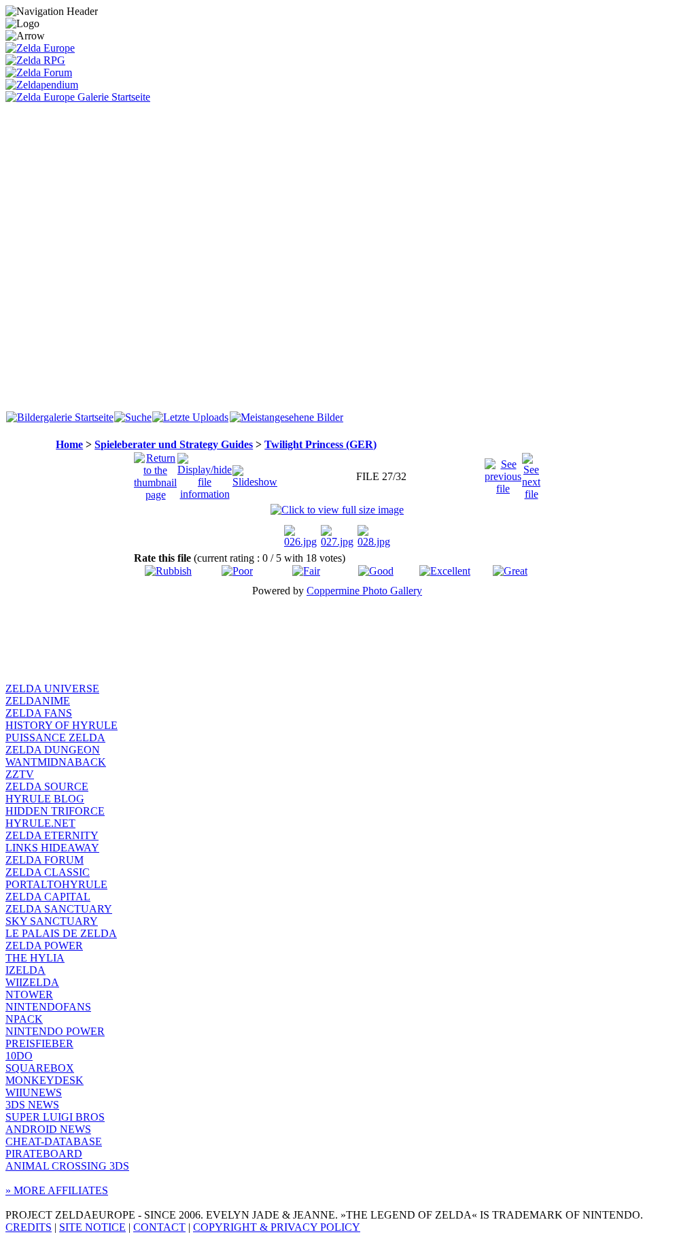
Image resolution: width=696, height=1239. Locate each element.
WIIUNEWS (33, 1092)
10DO (19, 1056)
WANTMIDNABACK (55, 762)
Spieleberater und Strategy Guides (173, 444)
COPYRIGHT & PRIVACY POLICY (276, 1227)
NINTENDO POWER (55, 1031)
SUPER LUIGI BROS (55, 1117)
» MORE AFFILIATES (56, 1190)
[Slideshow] (254, 473)
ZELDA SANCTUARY (58, 909)
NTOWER (29, 994)
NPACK (24, 1019)
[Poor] (237, 571)
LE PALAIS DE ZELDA (61, 933)
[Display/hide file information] (204, 473)
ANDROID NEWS (48, 1129)
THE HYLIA (35, 958)
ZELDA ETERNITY (52, 835)
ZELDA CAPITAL (47, 896)
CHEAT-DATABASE (53, 1141)
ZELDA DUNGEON (52, 750)
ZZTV (19, 774)
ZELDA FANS (38, 713)
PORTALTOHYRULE (56, 884)
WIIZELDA (32, 982)
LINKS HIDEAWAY (52, 847)
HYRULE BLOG (44, 798)
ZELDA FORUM (44, 860)
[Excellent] (444, 571)
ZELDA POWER (44, 945)
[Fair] (306, 571)
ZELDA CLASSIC (47, 872)
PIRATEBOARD (43, 1153)
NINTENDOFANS (48, 1007)
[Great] (510, 571)
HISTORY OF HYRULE (61, 725)
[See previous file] (503, 473)
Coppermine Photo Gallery (364, 590)
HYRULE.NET (40, 823)
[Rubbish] (168, 571)
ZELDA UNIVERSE (52, 688)
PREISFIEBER (39, 1043)
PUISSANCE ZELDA (55, 737)
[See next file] (531, 473)
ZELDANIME (37, 701)
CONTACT (159, 1227)
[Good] (376, 571)
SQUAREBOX (39, 1068)
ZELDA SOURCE (46, 786)
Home (69, 444)
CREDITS (28, 1227)
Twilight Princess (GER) (320, 444)
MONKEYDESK (44, 1080)
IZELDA (25, 970)
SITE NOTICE (92, 1227)
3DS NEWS (32, 1104)
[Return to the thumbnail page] (155, 473)
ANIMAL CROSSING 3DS (67, 1166)
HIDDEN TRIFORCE (55, 811)
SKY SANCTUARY (51, 921)
